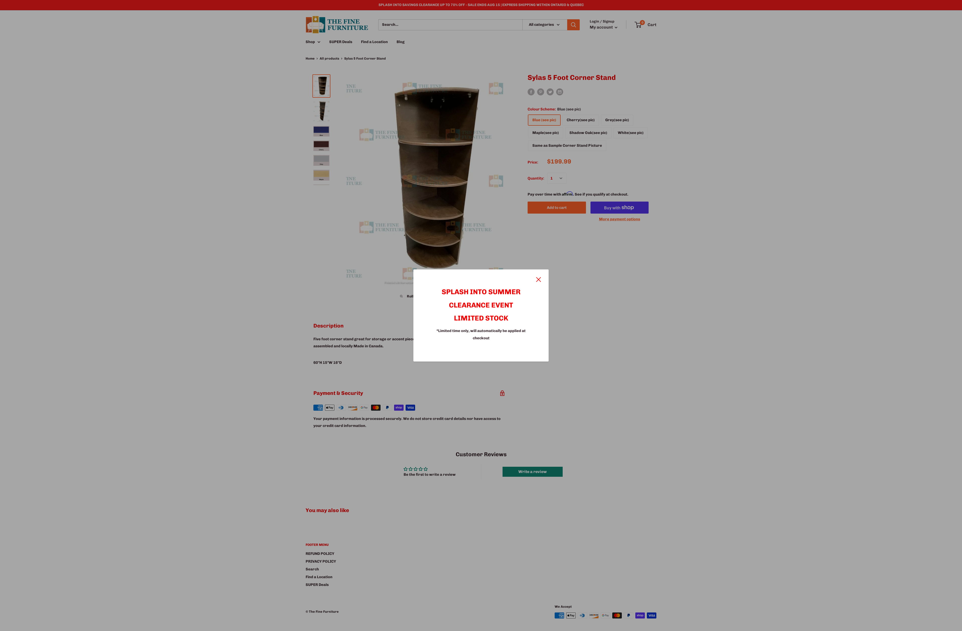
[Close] (538, 278)
